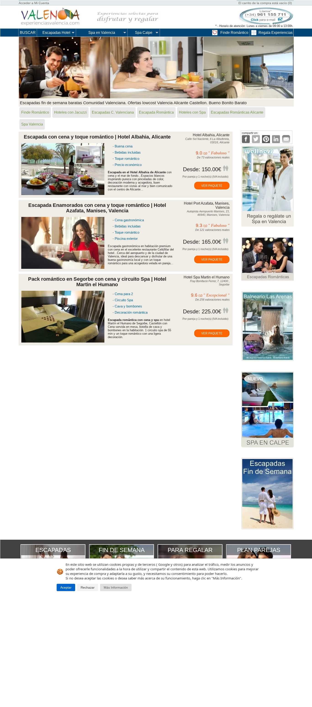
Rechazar (88, 587)
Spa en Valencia (101, 33)
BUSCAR (28, 33)
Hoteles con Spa (192, 112)
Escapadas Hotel (56, 33)
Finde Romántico (234, 33)
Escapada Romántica (156, 112)
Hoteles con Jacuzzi (70, 112)
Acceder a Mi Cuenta (34, 3)
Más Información (116, 587)
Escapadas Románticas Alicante (237, 112)
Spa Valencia (32, 124)
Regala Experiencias (276, 33)
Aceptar (65, 587)
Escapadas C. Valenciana (113, 112)
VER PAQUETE (211, 185)
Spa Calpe (143, 33)
